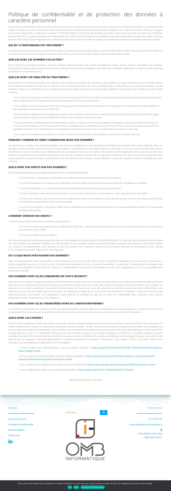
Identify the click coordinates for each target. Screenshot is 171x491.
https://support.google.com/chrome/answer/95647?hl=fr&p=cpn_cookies (121, 364)
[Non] (168, 485)
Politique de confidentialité (93, 487)
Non (76, 487)
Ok (70, 487)
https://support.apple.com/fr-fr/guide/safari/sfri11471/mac (105, 369)
